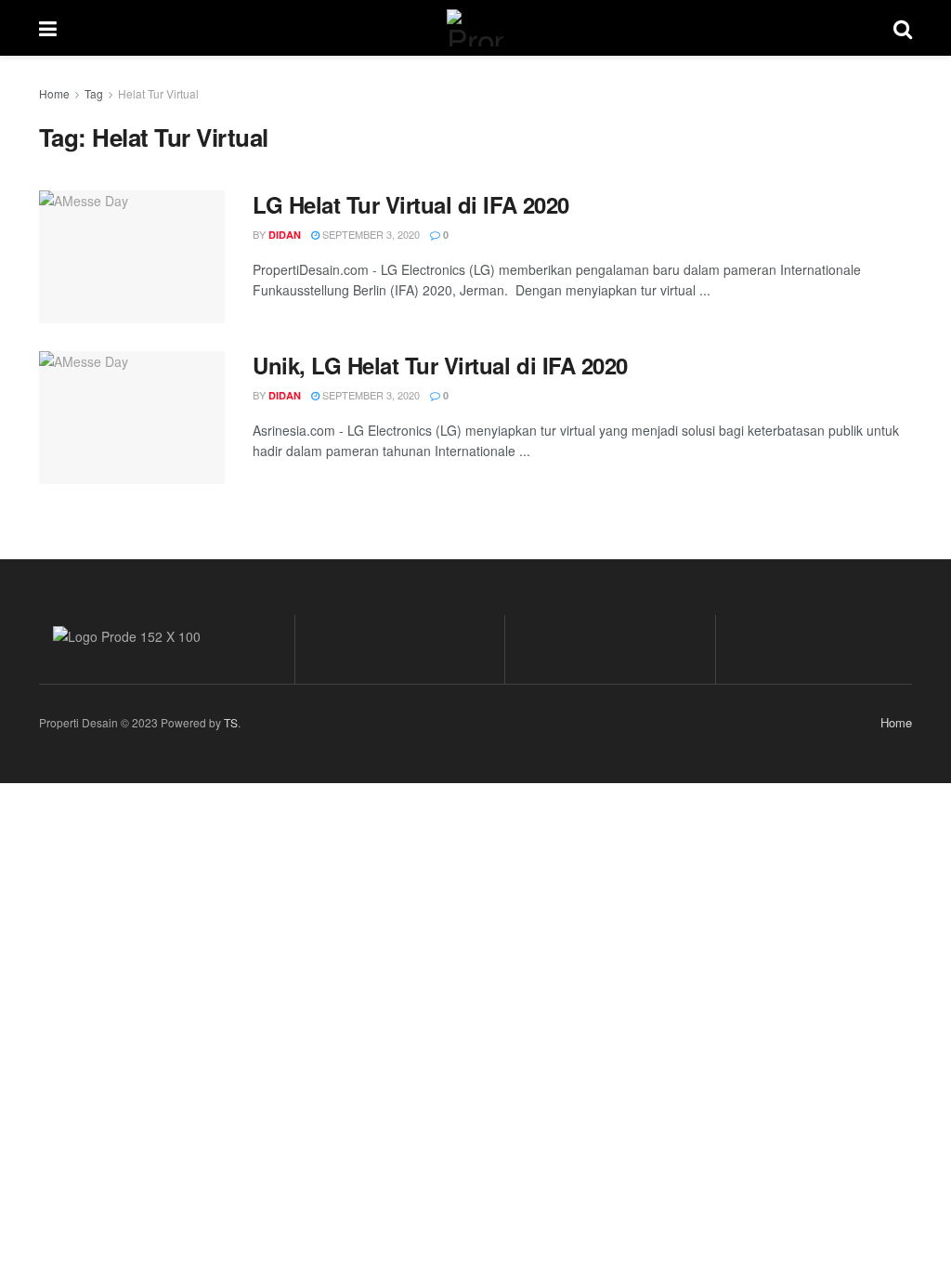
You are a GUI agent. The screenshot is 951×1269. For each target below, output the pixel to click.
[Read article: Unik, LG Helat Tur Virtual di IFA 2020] (132, 417)
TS (231, 722)
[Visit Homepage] (475, 27)
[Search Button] (902, 28)
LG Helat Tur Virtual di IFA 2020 (411, 204)
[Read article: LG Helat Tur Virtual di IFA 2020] (132, 256)
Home (54, 93)
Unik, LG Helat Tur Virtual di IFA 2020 (440, 365)
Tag (94, 93)
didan (284, 235)
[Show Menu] (48, 28)
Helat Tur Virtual (158, 93)
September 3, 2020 (369, 234)
